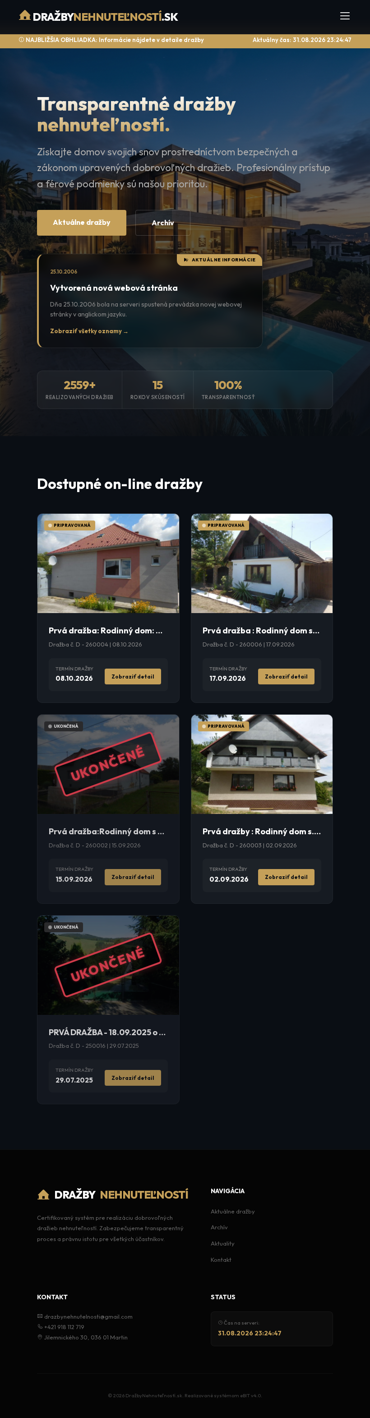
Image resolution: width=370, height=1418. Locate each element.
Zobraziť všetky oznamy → (89, 331)
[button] (345, 17)
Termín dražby (74, 668)
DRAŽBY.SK (104, 16)
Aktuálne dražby (82, 222)
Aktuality (223, 1243)
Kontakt (221, 1259)
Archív (163, 222)
